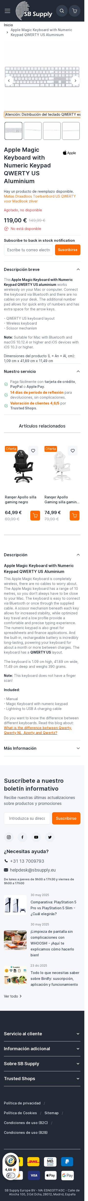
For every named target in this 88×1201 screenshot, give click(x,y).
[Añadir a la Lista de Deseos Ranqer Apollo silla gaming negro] (33, 450)
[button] (69, 153)
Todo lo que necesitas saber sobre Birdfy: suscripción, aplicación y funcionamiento (55, 978)
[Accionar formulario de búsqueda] (62, 11)
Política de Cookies (20, 1113)
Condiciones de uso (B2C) (26, 1123)
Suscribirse (66, 818)
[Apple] (69, 153)
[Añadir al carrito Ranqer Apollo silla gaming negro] (35, 515)
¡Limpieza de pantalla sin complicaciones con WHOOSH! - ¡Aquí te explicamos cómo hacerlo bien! (52, 943)
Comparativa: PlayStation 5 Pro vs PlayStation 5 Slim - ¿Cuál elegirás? (53, 908)
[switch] (10, 1175)
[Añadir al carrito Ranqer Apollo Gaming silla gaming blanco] (74, 515)
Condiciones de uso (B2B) (26, 1132)
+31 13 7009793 (27, 861)
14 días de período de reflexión (37, 392)
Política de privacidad (22, 1103)
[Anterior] (9, 81)
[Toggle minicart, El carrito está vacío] (74, 11)
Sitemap (51, 1113)
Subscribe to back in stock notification (39, 240)
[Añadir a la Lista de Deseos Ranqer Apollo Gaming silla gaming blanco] (72, 450)
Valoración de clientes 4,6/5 (34, 403)
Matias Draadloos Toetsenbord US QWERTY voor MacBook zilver (40, 198)
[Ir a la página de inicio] (34, 11)
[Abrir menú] (9, 11)
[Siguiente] (75, 81)
